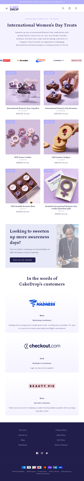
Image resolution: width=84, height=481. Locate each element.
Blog (22, 440)
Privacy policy (42, 471)
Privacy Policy (61, 430)
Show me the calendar (22, 260)
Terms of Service (61, 445)
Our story (23, 430)
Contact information (43, 473)
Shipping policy (66, 471)
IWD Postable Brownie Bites (23, 206)
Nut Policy (61, 440)
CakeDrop (21, 471)
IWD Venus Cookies (22, 157)
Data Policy (61, 435)
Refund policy (31, 471)
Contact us (22, 435)
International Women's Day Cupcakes (23, 108)
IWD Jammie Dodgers (61, 157)
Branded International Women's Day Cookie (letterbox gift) (61, 207)
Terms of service (54, 471)
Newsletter (23, 445)
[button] (6, 8)
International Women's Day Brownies (61, 108)
